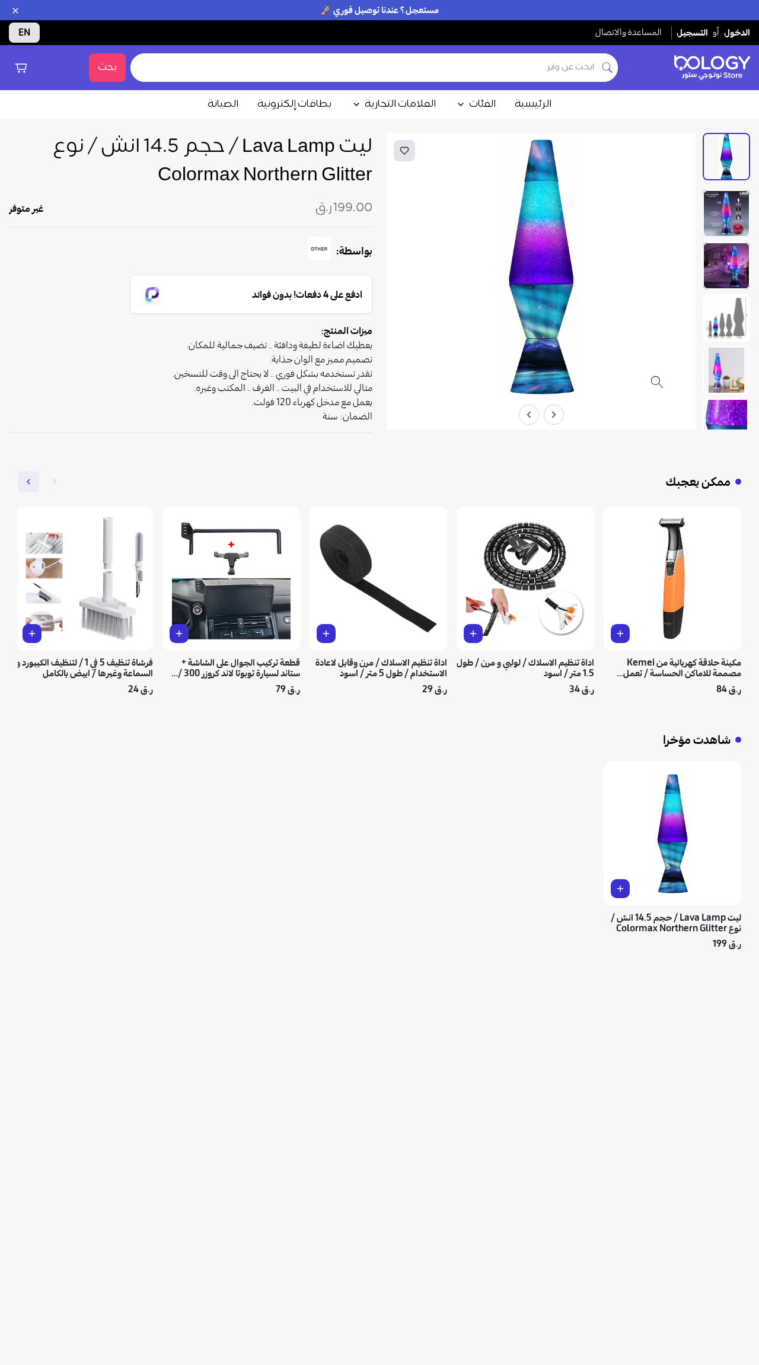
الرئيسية (533, 104)
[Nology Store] (712, 68)
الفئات (482, 104)
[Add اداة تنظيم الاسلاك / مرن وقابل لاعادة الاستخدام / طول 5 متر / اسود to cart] (326, 633)
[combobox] (363, 67)
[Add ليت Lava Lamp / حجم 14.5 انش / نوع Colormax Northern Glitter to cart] (620, 888)
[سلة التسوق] (21, 67)
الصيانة (223, 104)
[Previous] (554, 415)
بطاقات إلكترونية (294, 104)
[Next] (529, 415)
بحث (107, 68)
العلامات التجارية (400, 104)
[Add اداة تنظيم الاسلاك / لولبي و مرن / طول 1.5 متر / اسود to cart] (473, 633)
